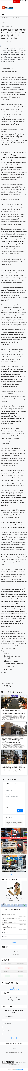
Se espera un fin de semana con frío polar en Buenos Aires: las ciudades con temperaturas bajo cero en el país (13, 767)
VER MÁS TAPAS (14, 989)
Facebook (14, 875)
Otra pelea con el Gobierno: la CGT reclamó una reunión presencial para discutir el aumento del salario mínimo (13, 712)
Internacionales (16, 20)
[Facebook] (21, 1)
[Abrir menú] (3, 14)
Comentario (7, 794)
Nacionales (5, 20)
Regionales (16, 17)
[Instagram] (23, 1)
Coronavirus (6, 17)
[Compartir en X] (7, 686)
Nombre (6, 788)
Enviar (20, 811)
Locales (4, 22)
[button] (11, 1)
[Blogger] (26, 1)
